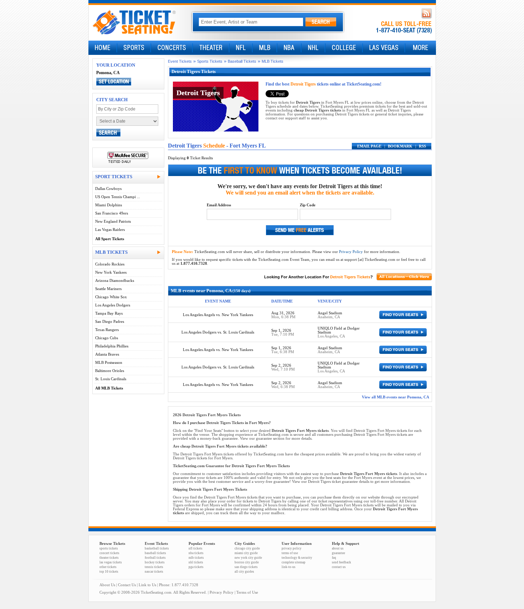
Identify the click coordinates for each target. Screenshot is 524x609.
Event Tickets (180, 61)
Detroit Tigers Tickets (350, 277)
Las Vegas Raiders (110, 230)
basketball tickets (157, 548)
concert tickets (109, 553)
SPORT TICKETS (113, 176)
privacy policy (292, 548)
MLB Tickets (272, 61)
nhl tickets (196, 562)
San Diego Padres (109, 322)
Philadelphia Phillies (111, 346)
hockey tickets (155, 562)
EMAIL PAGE (369, 146)
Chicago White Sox (111, 297)
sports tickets (108, 548)
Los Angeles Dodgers (112, 305)
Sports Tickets (209, 61)
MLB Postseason (108, 363)
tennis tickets (154, 567)
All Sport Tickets (109, 239)
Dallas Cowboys (108, 189)
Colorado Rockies (109, 264)
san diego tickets (246, 567)
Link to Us (147, 585)
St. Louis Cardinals (110, 379)
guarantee (338, 553)
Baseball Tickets (242, 61)
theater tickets (109, 557)
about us (338, 548)
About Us (107, 585)
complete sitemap (293, 562)
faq (334, 557)
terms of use (290, 553)
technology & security (297, 557)
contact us (339, 567)
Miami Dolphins (108, 205)
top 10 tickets (108, 571)
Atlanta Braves (107, 354)
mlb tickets (196, 557)
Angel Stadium (330, 313)
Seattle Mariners (108, 289)
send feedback (341, 562)
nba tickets (196, 553)
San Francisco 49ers (111, 213)
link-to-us (289, 567)
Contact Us (127, 585)
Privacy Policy (351, 252)
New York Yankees (111, 272)
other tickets (108, 567)
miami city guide (246, 553)
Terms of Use (247, 592)
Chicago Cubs (106, 338)
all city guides (244, 571)
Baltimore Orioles (109, 371)
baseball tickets (155, 553)
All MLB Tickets (109, 388)
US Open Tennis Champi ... (117, 197)
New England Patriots (113, 221)
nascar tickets (154, 571)
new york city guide (248, 557)
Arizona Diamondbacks (114, 281)
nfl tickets (195, 548)
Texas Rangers (107, 330)
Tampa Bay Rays (109, 313)
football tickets (155, 557)
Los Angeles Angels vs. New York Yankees (218, 315)
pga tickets (196, 567)
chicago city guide (247, 548)
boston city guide (247, 562)
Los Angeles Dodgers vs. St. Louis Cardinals (217, 332)
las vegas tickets (110, 562)
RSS (422, 146)
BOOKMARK (400, 146)
